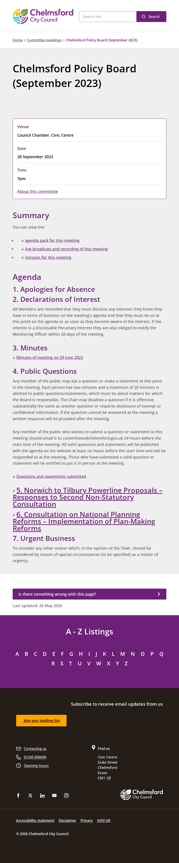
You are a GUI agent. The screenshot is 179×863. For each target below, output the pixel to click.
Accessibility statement (35, 820)
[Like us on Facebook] (18, 796)
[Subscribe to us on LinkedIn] (42, 796)
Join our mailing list (42, 720)
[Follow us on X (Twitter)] (30, 796)
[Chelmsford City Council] (44, 16)
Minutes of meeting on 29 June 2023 (49, 357)
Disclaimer (67, 820)
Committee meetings (44, 40)
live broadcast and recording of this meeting (66, 248)
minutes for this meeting (48, 257)
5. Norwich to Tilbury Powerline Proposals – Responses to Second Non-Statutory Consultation (87, 497)
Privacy (87, 820)
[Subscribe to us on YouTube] (54, 796)
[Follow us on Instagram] (66, 796)
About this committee (37, 191)
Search (154, 16)
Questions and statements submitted (51, 476)
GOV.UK (103, 820)
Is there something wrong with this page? (57, 594)
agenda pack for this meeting (52, 240)
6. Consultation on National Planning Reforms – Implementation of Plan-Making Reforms (84, 521)
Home (18, 40)
